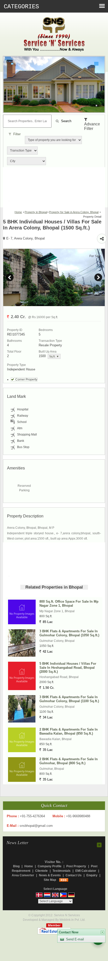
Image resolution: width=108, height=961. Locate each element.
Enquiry (91, 875)
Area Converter (23, 875)
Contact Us (74, 875)
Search (65, 121)
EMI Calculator (85, 871)
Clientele (41, 871)
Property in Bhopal (36, 212)
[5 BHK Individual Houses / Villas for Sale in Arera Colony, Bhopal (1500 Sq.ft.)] (54, 277)
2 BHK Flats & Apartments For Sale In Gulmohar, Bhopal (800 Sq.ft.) (68, 761)
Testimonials (61, 871)
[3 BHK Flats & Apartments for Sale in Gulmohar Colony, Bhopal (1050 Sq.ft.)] (21, 643)
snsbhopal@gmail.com (36, 826)
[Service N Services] (54, 35)
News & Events (50, 875)
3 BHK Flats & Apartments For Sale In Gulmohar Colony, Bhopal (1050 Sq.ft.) (69, 633)
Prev (10, 277)
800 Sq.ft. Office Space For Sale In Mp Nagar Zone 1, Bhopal (68, 603)
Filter (16, 134)
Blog (16, 866)
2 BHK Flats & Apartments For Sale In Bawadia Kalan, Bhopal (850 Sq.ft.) (68, 731)
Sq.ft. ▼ (54, 356)
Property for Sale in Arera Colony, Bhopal (73, 212)
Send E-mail (75, 939)
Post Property (76, 866)
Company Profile (50, 866)
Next (98, 277)
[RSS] (63, 880)
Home (18, 212)
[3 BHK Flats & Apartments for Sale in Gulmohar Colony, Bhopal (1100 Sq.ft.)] (21, 709)
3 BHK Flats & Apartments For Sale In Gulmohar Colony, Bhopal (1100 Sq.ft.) (69, 699)
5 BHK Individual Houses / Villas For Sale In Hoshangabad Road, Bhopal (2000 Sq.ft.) (67, 668)
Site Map (50, 880)
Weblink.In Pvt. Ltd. (72, 920)
